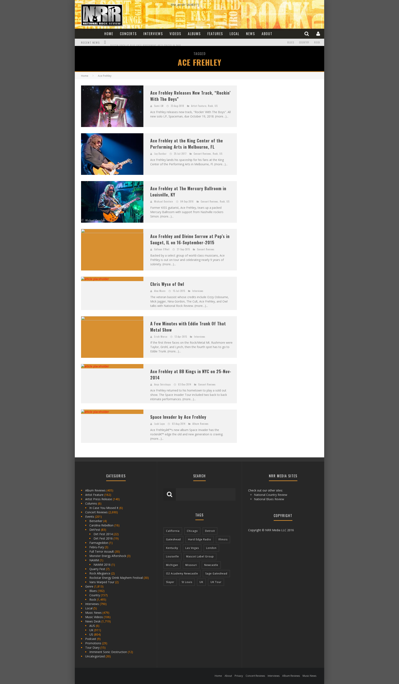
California (173, 531)
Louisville (172, 556)
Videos (175, 33)
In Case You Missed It (103, 508)
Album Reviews (200, 423)
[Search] (307, 33)
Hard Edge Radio (199, 539)
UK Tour (216, 582)
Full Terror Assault (101, 551)
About (267, 33)
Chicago (192, 531)
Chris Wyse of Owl (167, 284)
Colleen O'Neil (162, 249)
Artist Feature (198, 105)
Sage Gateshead (216, 573)
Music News (93, 613)
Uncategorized (95, 656)
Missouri (191, 565)
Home (108, 33)
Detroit (210, 531)
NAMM (94, 560)
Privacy (239, 676)
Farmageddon (98, 543)
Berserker (95, 521)
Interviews (153, 33)
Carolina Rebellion (101, 525)
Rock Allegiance (99, 573)
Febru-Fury (96, 547)
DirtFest (94, 530)
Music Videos (94, 617)
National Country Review (270, 495)
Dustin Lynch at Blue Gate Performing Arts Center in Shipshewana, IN (152, 42)
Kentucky (172, 548)
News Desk (93, 621)
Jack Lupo (159, 423)
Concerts (128, 33)
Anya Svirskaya (162, 384)
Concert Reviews (202, 153)
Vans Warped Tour (101, 582)
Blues (290, 42)
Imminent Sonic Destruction (108, 652)
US (216, 105)
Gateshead (173, 539)
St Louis (187, 582)
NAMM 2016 (102, 565)
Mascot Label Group (200, 556)
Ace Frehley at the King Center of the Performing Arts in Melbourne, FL (186, 143)
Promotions (93, 643)
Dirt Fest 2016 (103, 538)
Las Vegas (192, 548)
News (250, 33)
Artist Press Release (98, 499)
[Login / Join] (318, 33)
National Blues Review (269, 499)
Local (234, 33)
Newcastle (211, 565)
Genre (89, 586)
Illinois (223, 539)
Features (215, 33)
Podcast (90, 639)
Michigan (172, 565)
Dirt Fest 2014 (103, 534)
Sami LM (159, 105)
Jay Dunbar (160, 153)
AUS (92, 626)
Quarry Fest (97, 569)
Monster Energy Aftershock (107, 556)
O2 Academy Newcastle (182, 573)
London (211, 548)
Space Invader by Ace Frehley (178, 417)
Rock (317, 42)
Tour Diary (92, 647)
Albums (194, 33)
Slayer (170, 582)
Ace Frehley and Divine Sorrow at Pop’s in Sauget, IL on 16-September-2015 (190, 239)
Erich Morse (160, 336)
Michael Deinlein (163, 201)
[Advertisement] (274, 111)
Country (304, 42)
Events (89, 517)
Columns (91, 503)
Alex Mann (160, 291)
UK (91, 630)
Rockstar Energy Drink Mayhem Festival (116, 578)
